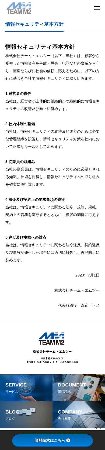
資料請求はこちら (50, 440)
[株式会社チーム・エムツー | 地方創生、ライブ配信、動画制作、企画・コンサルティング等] (19, 8)
